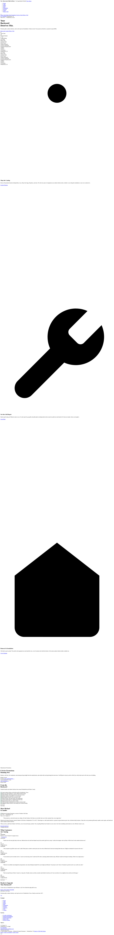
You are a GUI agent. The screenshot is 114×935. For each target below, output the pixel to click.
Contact (4, 910)
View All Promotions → (9, 778)
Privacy (2, 932)
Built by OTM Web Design (40, 931)
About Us (5, 907)
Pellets (4, 5)
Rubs (4, 6)
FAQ (4, 909)
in (1, 895)
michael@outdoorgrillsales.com (7, 928)
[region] (57, 798)
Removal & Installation (8, 916)
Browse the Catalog (5, 31)
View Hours (28, 1)
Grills (4, 4)
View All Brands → (5, 781)
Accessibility (9, 932)
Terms (5, 932)
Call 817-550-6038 (10, 889)
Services (5, 9)
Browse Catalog (6, 920)
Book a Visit (5, 11)
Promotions (5, 8)
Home (4, 3)
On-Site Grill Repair (7, 915)
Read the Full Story (5, 826)
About (4, 10)
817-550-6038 (3, 16)
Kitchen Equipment (7, 917)
